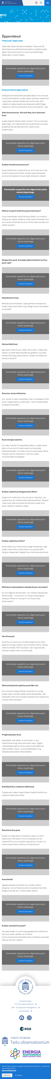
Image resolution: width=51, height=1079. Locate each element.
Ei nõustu (18, 1075)
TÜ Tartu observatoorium (24, 1004)
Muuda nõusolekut (25, 76)
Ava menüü (47, 3)
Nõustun (7, 1075)
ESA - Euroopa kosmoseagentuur (24, 1008)
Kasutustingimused (9, 1070)
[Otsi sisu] (41, 2)
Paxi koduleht (24, 1011)
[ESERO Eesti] (9, 2)
